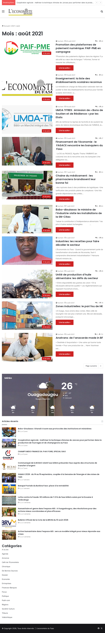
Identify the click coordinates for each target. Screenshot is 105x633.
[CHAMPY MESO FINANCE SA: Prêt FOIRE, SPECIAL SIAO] (9, 455)
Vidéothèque (7, 617)
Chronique (6, 566)
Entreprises (6, 583)
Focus (4, 592)
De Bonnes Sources (10, 571)
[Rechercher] (102, 12)
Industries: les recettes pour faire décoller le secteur (77, 243)
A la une (5, 550)
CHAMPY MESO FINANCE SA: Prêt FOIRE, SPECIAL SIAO (42, 451)
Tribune (5, 613)
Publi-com (6, 600)
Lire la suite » (64, 68)
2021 (13, 26)
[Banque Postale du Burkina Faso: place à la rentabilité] (9, 489)
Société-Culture (8, 609)
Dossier (5, 575)
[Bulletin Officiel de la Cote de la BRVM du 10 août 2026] (9, 523)
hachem (60, 41)
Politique (5, 596)
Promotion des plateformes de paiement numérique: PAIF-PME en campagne (78, 48)
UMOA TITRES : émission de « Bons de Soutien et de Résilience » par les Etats (79, 113)
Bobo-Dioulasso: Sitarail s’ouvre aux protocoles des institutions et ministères (54, 428)
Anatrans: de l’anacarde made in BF (79, 338)
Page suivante (91, 366)
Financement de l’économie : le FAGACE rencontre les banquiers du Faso (79, 145)
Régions (5, 605)
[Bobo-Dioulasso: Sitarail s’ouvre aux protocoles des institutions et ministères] (9, 432)
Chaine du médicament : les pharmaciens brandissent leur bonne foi (76, 179)
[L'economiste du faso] (20, 11)
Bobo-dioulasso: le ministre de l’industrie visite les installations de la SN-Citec (79, 213)
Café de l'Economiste (10, 562)
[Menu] (3, 12)
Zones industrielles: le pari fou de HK (79, 306)
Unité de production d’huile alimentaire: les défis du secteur (77, 276)
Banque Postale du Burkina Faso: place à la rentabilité (43, 485)
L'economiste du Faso (45, 628)
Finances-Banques (9, 588)
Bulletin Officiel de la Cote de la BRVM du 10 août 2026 (43, 520)
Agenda (5, 554)
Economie (6, 579)
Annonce (5, 558)
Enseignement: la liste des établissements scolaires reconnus (79, 80)
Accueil (6, 26)
